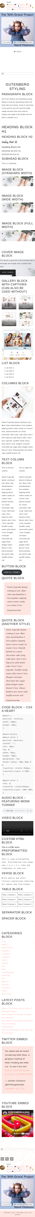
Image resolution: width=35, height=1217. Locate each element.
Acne (4, 941)
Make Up (5, 981)
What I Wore (6, 994)
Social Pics (6, 988)
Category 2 (6, 954)
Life (3, 978)
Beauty (4, 944)
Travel (4, 991)
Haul (4, 969)
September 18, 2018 (15, 1088)
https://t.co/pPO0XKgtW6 (17, 1070)
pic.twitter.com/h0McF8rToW (18, 1074)
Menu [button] (19, 51)
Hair (3, 966)
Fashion (5, 963)
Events (4, 960)
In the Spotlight (8, 972)
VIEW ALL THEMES (12, 572)
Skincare (5, 985)
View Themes (8, 272)
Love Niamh (17, 62)
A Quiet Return (8, 1027)
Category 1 (6, 951)
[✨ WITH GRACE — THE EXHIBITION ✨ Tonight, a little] (17, 29)
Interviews (6, 975)
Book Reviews (7, 948)
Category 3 (6, 957)
